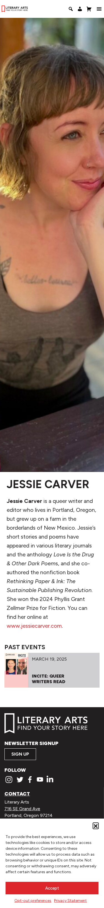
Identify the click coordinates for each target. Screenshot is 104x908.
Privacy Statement (70, 900)
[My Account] (80, 9)
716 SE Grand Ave (22, 808)
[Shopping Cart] (89, 9)
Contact (17, 794)
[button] (95, 825)
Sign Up (20, 754)
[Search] (70, 9)
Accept (52, 888)
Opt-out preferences (32, 900)
